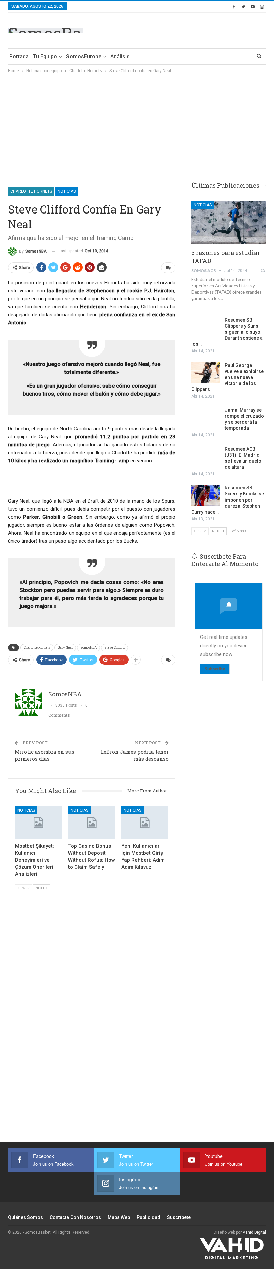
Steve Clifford (114, 647)
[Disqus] (91, 1024)
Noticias (67, 191)
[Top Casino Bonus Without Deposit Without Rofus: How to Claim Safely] (91, 822)
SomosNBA (88, 647)
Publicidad (148, 1217)
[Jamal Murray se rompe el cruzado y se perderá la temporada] (205, 417)
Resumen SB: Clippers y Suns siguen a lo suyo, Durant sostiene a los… (227, 332)
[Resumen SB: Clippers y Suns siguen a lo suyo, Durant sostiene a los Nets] (205, 327)
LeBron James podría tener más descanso (135, 755)
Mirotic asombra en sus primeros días (44, 755)
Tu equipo (45, 56)
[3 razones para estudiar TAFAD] (228, 222)
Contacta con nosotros (75, 1217)
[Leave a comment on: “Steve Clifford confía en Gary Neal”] (168, 267)
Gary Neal (65, 647)
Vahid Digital (254, 1232)
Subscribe (215, 669)
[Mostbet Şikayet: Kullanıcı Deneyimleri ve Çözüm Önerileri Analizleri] (38, 822)
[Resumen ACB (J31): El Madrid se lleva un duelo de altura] (205, 456)
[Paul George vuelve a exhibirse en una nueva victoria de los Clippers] (205, 373)
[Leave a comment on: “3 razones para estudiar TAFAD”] (263, 270)
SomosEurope (83, 56)
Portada (19, 56)
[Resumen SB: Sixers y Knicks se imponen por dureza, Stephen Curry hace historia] (205, 495)
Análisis (120, 56)
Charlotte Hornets (31, 191)
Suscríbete (179, 1217)
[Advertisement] (188, 29)
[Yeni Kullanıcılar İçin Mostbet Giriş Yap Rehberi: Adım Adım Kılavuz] (144, 822)
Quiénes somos (25, 1217)
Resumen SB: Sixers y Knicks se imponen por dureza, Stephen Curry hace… (227, 500)
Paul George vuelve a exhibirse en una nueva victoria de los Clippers (227, 377)
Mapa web (119, 1217)
